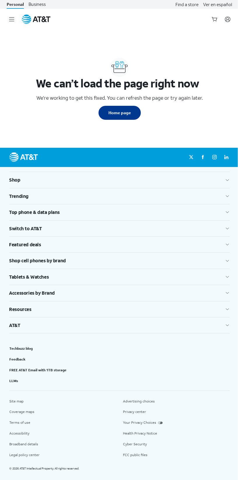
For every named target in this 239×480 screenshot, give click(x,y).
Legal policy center (24, 455)
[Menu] (12, 19)
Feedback (17, 359)
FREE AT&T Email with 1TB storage (37, 370)
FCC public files (135, 455)
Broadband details (23, 444)
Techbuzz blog (21, 348)
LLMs (13, 381)
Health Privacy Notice (140, 433)
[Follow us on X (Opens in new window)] (191, 157)
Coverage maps (21, 411)
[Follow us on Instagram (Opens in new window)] (214, 157)
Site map (16, 401)
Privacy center (134, 411)
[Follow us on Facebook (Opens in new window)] (202, 157)
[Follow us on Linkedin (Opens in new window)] (226, 157)
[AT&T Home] (36, 19)
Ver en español (217, 4)
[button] (119, 180)
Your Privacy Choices (139, 422)
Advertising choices (139, 401)
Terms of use (19, 422)
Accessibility (19, 433)
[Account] (227, 19)
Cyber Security (135, 444)
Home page (119, 112)
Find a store (186, 4)
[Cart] (214, 19)
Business (37, 4)
